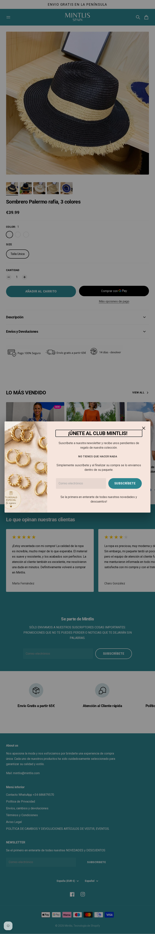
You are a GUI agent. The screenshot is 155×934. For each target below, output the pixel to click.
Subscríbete (125, 483)
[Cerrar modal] (143, 428)
